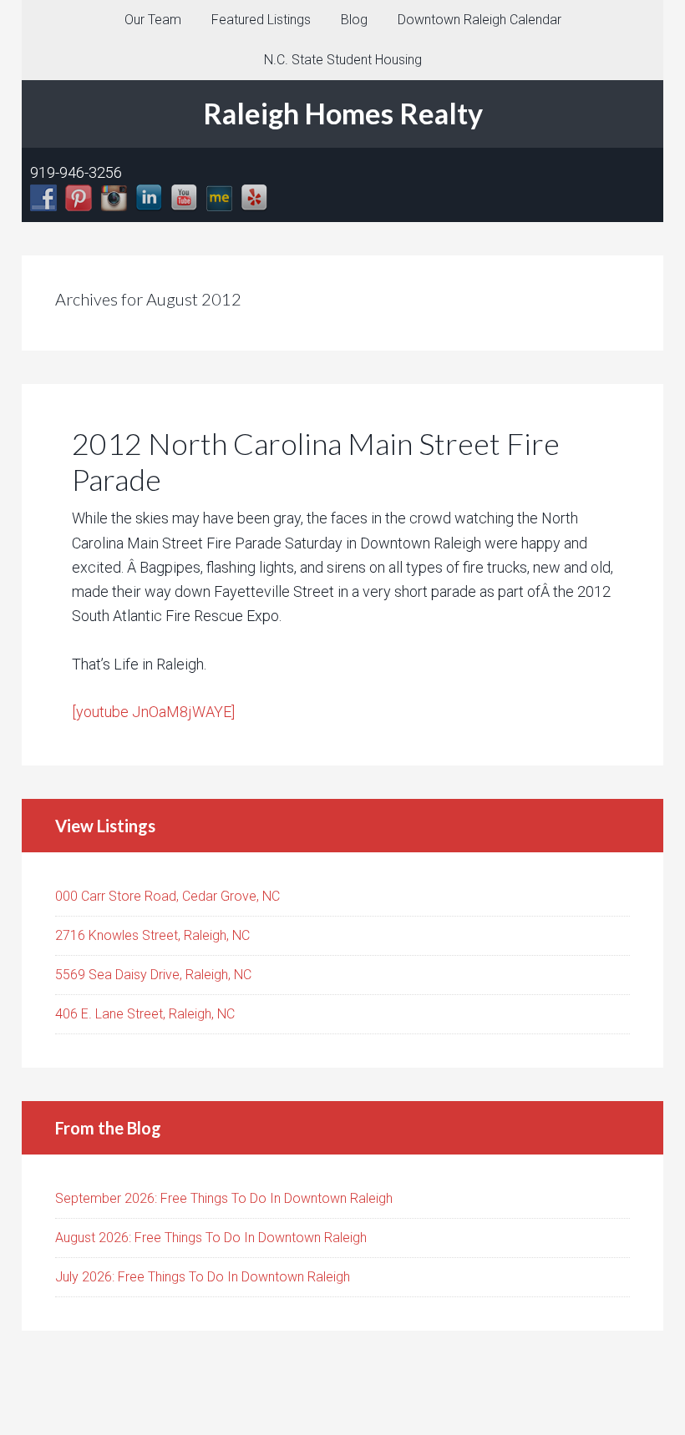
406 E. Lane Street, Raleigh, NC (145, 1014)
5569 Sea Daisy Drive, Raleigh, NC (153, 975)
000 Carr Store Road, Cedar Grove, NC (167, 896)
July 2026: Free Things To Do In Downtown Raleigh (202, 1277)
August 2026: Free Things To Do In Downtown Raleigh (211, 1238)
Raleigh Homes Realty (343, 113)
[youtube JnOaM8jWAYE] (153, 711)
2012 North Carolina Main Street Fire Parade (316, 461)
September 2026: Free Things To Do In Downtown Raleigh (224, 1198)
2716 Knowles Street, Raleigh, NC (152, 935)
